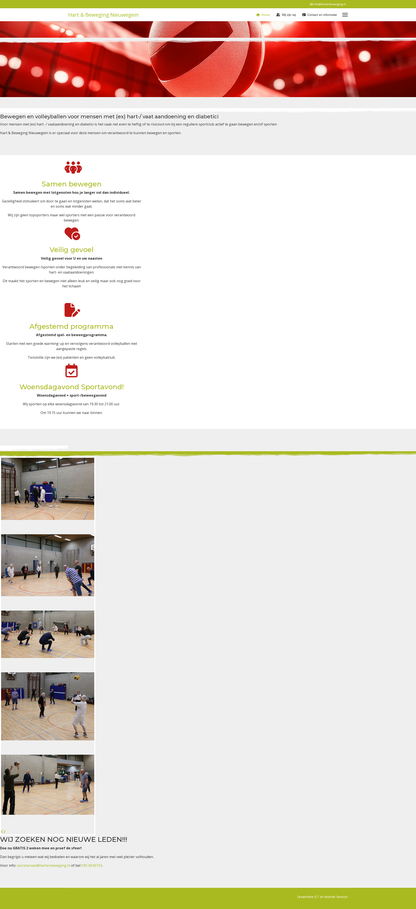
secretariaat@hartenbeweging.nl (43, 865)
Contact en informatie (322, 14)
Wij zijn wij (289, 14)
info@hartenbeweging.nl (330, 4)
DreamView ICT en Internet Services (322, 897)
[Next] (4, 831)
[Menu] (345, 14)
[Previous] (2, 831)
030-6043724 (91, 865)
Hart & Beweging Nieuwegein (103, 14)
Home (266, 14)
